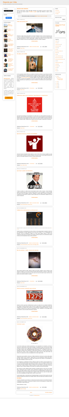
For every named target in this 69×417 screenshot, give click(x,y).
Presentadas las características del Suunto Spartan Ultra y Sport (10, 60)
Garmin (56, 47)
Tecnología (34, 244)
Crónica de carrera (58, 44)
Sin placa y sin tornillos (22, 53)
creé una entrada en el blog (25, 77)
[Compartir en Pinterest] (46, 46)
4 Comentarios (32, 163)
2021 (57, 76)
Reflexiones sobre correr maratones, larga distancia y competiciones (32, 95)
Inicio (31, 392)
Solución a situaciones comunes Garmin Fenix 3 (10, 40)
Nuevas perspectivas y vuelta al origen (10, 25)
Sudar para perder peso (22, 21)
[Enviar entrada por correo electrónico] (40, 46)
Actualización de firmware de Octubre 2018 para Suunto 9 (10, 65)
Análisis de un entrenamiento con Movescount (27, 210)
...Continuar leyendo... (34, 41)
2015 (57, 87)
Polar (56, 54)
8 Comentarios (32, 88)
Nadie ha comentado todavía (34, 46)
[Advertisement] (33, 407)
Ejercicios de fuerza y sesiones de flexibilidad (27, 133)
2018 (57, 83)
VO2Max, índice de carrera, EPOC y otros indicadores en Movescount (10, 50)
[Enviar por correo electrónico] (42, 46)
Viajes (56, 69)
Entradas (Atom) (36, 395)
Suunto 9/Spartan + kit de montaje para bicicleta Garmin (11, 45)
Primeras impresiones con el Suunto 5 (10, 30)
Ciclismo (56, 41)
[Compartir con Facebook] (45, 46)
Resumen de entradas (58, 57)
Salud (21, 48)
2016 (57, 86)
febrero (58, 77)
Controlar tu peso (21, 324)
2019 (57, 81)
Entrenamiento (25, 204)
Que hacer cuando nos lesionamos (25, 170)
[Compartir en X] (44, 46)
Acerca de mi (57, 10)
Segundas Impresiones (58, 62)
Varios (24, 48)
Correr (21, 204)
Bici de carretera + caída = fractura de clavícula (27, 250)
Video (38, 244)
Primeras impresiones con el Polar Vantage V (10, 35)
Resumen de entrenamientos (59, 59)
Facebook (9, 17)
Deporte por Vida (10, 2)
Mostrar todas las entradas (42, 16)
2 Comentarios (32, 126)
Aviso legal (56, 13)
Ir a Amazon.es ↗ (9, 97)
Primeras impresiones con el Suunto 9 (10, 54)
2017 (57, 84)
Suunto (31, 244)
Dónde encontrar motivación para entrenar (26, 288)
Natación (56, 52)
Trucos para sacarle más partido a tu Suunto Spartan (11, 69)
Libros (21, 165)
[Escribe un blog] (43, 46)
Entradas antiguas (48, 392)
